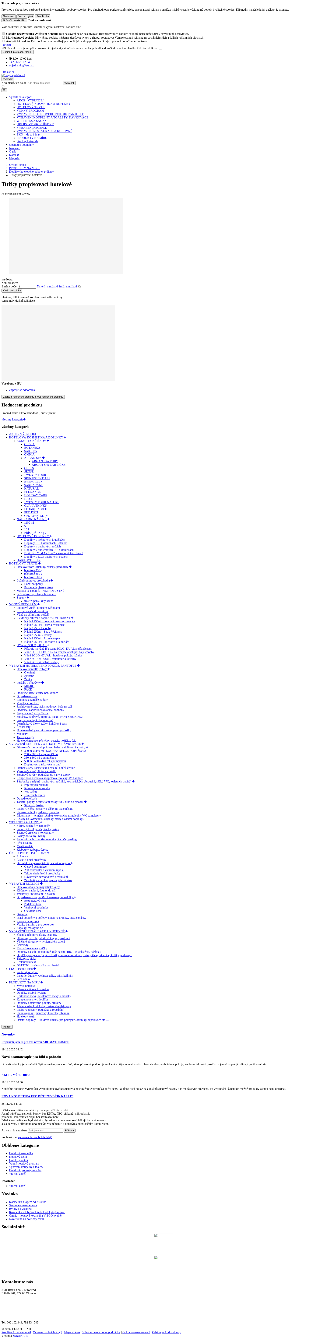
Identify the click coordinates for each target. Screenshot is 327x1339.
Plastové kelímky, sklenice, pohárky (38, 812)
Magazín (14, 158)
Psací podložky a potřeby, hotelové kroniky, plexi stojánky (51, 917)
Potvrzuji (7, 44)
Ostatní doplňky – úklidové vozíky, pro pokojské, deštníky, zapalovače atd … (63, 1019)
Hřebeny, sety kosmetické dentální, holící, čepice (46, 767)
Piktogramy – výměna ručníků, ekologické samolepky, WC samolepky (59, 815)
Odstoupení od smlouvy (166, 1332)
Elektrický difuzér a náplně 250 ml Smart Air (44, 618)
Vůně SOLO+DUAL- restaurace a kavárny (50, 658)
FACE (28, 689)
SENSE (29, 471)
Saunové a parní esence (23, 1205)
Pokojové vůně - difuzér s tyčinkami (38, 607)
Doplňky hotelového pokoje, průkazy (39, 1002)
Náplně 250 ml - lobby (37, 628)
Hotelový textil (25, 1016)
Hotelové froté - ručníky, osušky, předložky (43, 566)
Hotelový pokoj (18, 1160)
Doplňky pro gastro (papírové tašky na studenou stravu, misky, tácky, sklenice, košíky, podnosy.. (74, 955)
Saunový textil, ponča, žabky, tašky (38, 829)
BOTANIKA (32, 447)
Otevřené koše (32, 910)
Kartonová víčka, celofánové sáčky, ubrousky (44, 996)
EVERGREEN (33, 481)
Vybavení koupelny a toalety (26, 1167)
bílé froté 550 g (33, 573)
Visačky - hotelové (28, 703)
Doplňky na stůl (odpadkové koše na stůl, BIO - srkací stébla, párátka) (58, 951)
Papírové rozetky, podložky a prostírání (40, 1009)
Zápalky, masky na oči (30, 928)
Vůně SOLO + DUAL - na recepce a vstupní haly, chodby (59, 652)
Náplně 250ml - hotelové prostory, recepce (49, 621)
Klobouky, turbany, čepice (32, 849)
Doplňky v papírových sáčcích (42, 546)
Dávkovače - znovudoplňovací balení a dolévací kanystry (51, 747)
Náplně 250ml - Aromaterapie (42, 638)
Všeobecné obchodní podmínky (101, 1332)
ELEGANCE (32, 492)
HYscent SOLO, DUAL (32, 645)
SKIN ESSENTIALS (37, 478)
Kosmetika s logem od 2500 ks (27, 1202)
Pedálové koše (32, 904)
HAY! (28, 498)
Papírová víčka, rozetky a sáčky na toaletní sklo (45, 808)
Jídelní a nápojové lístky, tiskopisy (37, 934)
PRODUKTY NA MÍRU (32, 137)
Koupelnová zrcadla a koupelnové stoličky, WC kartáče (50, 778)
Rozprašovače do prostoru (32, 611)
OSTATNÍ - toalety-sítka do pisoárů (38, 965)
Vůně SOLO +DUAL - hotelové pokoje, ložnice (53, 655)
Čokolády (22, 945)
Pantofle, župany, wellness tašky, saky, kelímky (45, 975)
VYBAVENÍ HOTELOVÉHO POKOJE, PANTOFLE (50, 114)
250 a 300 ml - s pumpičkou (41, 754)
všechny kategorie (27, 141)
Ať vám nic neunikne (15, 1130)
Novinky (14, 148)
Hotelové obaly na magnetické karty (38, 887)
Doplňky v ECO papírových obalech (46, 556)
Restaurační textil (27, 962)
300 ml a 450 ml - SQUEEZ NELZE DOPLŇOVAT (56, 750)
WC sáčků (30, 791)
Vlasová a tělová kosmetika (33, 989)
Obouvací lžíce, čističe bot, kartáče (37, 692)
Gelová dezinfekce (35, 866)
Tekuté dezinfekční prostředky (42, 873)
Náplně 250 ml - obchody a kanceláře (46, 641)
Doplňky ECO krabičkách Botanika (45, 543)
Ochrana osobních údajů (47, 1332)
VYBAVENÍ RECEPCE (32, 127)
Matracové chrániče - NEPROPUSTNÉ (41, 590)
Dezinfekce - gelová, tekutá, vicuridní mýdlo (44, 863)
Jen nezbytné (25, 16)
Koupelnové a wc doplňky (32, 999)
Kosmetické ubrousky (37, 788)
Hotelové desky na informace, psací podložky (44, 730)
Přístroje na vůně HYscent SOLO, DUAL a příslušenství (58, 648)
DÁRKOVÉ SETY (28, 560)
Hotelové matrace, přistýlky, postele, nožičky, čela (46, 740)
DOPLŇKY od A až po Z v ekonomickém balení (53, 553)
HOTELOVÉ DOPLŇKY (33, 536)
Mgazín (7, 1026)
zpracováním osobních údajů (35, 1137)
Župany (22, 597)
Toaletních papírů (34, 795)
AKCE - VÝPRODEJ (30, 100)
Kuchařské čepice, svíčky (32, 948)
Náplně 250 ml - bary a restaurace (44, 624)
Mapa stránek (72, 1332)
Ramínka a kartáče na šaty (32, 699)
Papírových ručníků (36, 784)
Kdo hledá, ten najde (14, 82)
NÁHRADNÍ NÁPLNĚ (32, 519)
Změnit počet (9, 286)
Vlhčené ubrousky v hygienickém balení (41, 941)
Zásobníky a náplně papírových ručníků (48, 880)
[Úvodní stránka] (13, 75)
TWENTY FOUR (35, 474)
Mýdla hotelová (26, 985)
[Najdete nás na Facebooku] (163, 1251)
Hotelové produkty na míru (25, 1170)
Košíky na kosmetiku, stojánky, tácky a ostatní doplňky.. (50, 819)
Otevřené (29, 672)
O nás (12, 151)
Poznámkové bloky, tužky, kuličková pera (42, 723)
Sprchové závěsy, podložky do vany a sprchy (44, 774)
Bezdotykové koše (35, 900)
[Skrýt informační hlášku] (160, 49)
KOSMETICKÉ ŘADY (32, 440)
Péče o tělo (23, 979)
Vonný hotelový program (24, 1163)
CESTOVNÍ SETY (36, 515)
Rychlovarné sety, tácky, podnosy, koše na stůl (44, 706)
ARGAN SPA (33, 457)
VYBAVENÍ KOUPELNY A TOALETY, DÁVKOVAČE (52, 117)
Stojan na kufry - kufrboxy (32, 713)
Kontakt (14, 154)
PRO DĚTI (31, 512)
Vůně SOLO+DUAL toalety (41, 662)
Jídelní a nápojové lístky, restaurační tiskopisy (44, 1006)
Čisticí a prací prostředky (31, 859)
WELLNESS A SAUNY (32, 120)
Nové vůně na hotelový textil (26, 1219)
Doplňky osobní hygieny (31, 992)
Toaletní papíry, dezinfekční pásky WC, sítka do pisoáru (50, 801)
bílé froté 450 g (33, 570)
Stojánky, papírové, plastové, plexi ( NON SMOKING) (50, 716)
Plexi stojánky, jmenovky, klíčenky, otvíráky (43, 1013)
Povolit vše (43, 16)
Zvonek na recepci (28, 921)
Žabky (28, 679)
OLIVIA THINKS (35, 505)
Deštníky (22, 914)
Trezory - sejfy (25, 737)
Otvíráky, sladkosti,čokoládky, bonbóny (40, 710)
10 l (26, 529)
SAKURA (30, 451)
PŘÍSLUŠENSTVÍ (35, 532)
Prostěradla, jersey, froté (38, 587)
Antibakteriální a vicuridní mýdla (44, 870)
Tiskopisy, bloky (26, 958)
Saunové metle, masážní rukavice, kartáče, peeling (47, 839)
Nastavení (8, 16)
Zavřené (29, 675)
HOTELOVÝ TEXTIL (31, 107)
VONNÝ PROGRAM (30, 110)
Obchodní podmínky (21, 144)
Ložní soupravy (33, 583)
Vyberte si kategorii (20, 97)
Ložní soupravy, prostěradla (34, 580)
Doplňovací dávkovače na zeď (42, 764)
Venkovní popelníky (36, 907)
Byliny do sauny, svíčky (31, 836)
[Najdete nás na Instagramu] (163, 1273)
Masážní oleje (25, 846)
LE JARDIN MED (35, 509)
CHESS (29, 468)
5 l (25, 526)
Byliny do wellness (20, 1208)
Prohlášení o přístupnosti (16, 1332)
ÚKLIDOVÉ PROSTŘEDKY (35, 124)
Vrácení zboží (17, 1173)
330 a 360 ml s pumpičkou (40, 757)
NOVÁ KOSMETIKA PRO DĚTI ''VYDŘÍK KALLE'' (37, 1096)
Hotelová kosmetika (21, 1153)
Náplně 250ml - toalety (38, 635)
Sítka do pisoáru (34, 805)
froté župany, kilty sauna (38, 601)
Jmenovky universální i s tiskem (36, 893)
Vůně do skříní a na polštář (33, 614)
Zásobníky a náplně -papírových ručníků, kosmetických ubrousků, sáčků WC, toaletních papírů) (74, 781)
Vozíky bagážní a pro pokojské (35, 924)
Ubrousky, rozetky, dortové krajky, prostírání (43, 938)
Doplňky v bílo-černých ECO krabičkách (49, 549)
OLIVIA (29, 444)
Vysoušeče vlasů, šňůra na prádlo (36, 771)
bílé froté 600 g (33, 577)
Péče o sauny (24, 842)
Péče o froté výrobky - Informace (36, 594)
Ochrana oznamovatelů (136, 1332)
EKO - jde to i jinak (28, 134)
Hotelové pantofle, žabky (32, 669)
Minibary (22, 733)
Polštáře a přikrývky (29, 682)
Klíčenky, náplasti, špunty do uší (36, 890)
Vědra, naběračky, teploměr (33, 825)
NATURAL (31, 488)
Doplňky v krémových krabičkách (44, 539)
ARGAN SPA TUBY (45, 461)
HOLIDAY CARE (35, 495)
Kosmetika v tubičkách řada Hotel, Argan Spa (36, 1212)
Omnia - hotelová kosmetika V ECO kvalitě (35, 1215)
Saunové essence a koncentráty (35, 832)
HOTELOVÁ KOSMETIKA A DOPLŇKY (44, 103)
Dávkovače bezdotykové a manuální (46, 876)
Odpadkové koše (27, 696)
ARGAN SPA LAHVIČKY (49, 464)
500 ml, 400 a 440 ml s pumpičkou (45, 761)
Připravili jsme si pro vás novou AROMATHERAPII (35, 1042)
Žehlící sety (23, 727)
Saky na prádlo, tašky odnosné (35, 720)
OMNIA (29, 454)
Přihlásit (69, 1130)
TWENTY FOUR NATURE (41, 502)
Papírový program (27, 972)
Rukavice (22, 856)
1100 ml (29, 522)
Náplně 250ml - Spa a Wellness (43, 631)
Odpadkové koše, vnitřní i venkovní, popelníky (45, 897)
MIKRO (29, 686)
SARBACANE (33, 485)
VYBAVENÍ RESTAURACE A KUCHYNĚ (44, 131)
